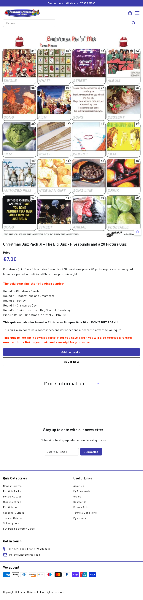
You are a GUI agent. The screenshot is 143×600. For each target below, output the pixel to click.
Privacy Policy (81, 507)
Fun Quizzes (10, 507)
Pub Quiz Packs (12, 491)
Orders (77, 496)
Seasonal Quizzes (13, 512)
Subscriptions (11, 523)
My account (80, 518)
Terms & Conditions (85, 512)
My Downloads (81, 491)
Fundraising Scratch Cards (19, 528)
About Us (78, 485)
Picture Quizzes (12, 496)
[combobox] (29, 23)
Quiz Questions (12, 501)
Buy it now (71, 361)
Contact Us (79, 501)
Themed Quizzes (13, 518)
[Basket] (130, 13)
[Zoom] (137, 231)
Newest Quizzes (12, 485)
